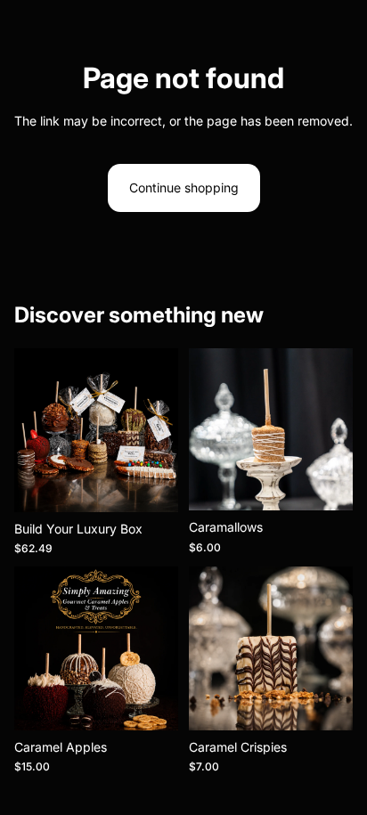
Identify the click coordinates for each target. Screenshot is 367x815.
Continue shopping (184, 187)
